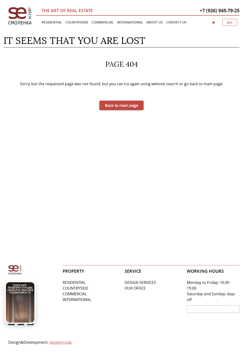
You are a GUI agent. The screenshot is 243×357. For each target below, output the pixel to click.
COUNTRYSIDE (75, 288)
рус (230, 22)
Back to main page (121, 105)
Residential (52, 22)
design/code (61, 342)
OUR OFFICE (135, 288)
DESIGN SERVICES (140, 282)
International (130, 22)
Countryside (76, 22)
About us (154, 22)
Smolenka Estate (20, 16)
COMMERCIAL (75, 293)
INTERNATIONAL (77, 299)
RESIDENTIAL (74, 282)
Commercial (103, 22)
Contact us (176, 22)
